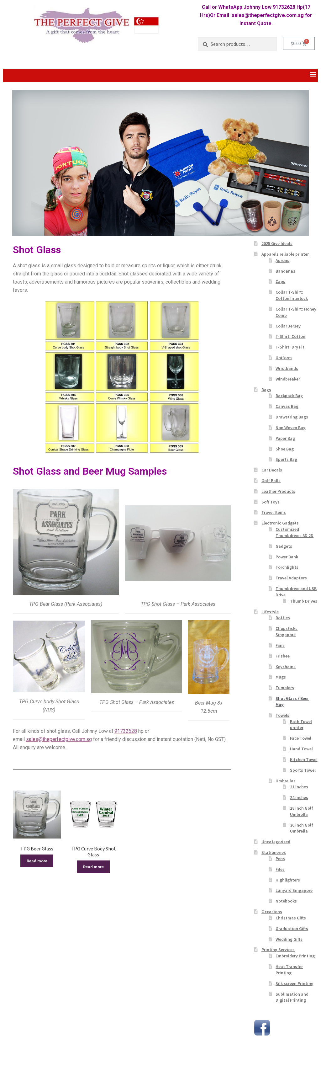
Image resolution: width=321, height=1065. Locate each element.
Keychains (286, 666)
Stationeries (273, 852)
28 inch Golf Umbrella (301, 811)
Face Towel (300, 738)
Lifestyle (270, 612)
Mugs (281, 677)
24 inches (299, 797)
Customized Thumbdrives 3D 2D (294, 532)
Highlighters (288, 880)
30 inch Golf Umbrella (301, 828)
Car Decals (271, 470)
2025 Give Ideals (276, 243)
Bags (266, 389)
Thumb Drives (303, 601)
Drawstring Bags (292, 417)
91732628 (125, 731)
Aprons (282, 260)
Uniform (284, 357)
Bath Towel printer (301, 725)
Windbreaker (288, 379)
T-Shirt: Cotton (290, 336)
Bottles (283, 617)
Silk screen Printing (294, 983)
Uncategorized (275, 841)
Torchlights (287, 567)
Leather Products (278, 491)
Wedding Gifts (289, 939)
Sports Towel (303, 770)
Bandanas (285, 271)
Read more (37, 861)
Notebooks (286, 901)
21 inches (299, 787)
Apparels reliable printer (285, 254)
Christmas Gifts (291, 918)
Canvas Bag (287, 406)
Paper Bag (285, 438)
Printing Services (278, 949)
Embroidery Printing (295, 956)
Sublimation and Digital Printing (292, 997)
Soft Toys (270, 502)
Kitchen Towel (304, 759)
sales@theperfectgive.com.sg (59, 739)
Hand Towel (301, 749)
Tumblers (285, 687)
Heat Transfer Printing (289, 970)
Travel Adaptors (291, 578)
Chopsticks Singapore (286, 631)
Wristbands (287, 368)
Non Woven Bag (291, 427)
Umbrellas (286, 781)
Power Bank (287, 557)
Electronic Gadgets (280, 523)
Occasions (271, 911)
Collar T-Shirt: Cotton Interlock (292, 295)
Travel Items (273, 512)
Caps (280, 281)
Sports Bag (286, 459)
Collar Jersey (288, 326)
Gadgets (284, 546)
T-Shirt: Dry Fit (290, 347)
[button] (313, 74)
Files (280, 869)
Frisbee (283, 656)
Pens (280, 858)
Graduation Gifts (292, 928)
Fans (280, 645)
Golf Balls (271, 480)
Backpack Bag (289, 395)
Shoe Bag (285, 449)
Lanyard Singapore (294, 890)
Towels (282, 715)
